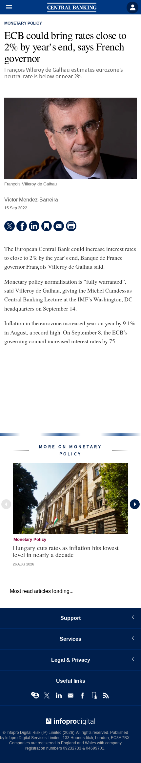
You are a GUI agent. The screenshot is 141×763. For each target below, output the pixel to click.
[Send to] (58, 226)
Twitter (47, 695)
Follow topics (35, 695)
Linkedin (59, 695)
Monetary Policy (23, 23)
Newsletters (70, 695)
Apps (94, 695)
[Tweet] (9, 226)
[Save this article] (46, 226)
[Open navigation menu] (6, 7)
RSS (106, 695)
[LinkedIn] (34, 226)
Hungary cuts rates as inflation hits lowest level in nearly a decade (65, 551)
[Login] (132, 7)
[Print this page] (71, 226)
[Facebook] (21, 226)
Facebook (82, 695)
